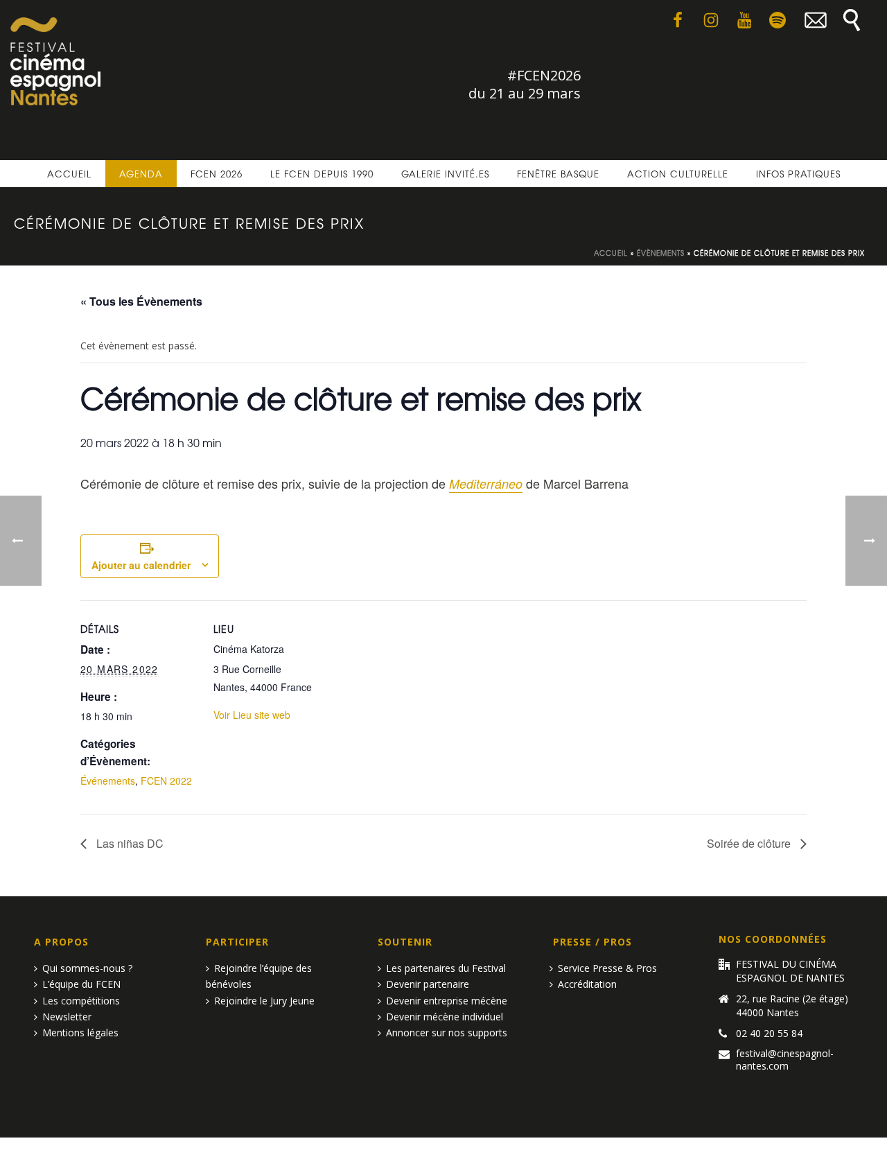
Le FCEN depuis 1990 (322, 173)
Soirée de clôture (750, 843)
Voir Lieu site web (251, 715)
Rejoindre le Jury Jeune (264, 1000)
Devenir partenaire (427, 984)
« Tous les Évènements (141, 301)
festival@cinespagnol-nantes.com (785, 1059)
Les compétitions (81, 1000)
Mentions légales (80, 1032)
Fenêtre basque (558, 173)
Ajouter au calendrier (141, 565)
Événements (107, 780)
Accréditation (587, 984)
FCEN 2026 (217, 173)
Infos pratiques (798, 173)
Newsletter (66, 1016)
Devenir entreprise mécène (446, 1000)
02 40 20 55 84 (769, 1033)
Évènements (661, 252)
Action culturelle (677, 173)
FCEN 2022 (166, 780)
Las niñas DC (129, 843)
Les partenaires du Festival (446, 968)
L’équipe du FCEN (81, 984)
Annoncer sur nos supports (446, 1032)
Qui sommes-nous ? (87, 968)
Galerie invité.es (445, 173)
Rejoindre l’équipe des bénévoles (259, 976)
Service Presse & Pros (607, 968)
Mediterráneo (485, 483)
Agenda (141, 173)
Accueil (69, 173)
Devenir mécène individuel (444, 1016)
